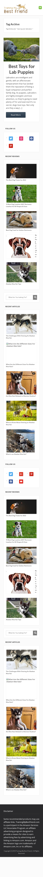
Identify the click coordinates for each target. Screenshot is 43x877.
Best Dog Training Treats (36, 246)
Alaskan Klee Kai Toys (13, 284)
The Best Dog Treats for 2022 (16, 180)
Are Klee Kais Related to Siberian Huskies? (21, 396)
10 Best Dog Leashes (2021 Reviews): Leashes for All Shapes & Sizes (19, 205)
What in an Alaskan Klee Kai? (16, 454)
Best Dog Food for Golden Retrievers (19, 230)
